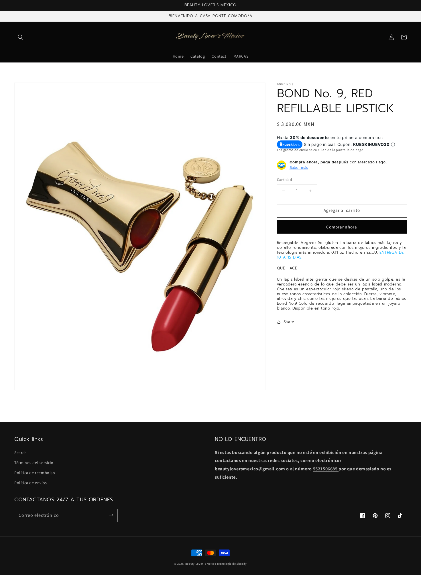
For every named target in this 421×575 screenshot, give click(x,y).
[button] (20, 37)
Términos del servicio (34, 462)
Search (20, 452)
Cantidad (284, 179)
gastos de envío (295, 150)
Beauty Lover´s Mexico (200, 564)
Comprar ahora (341, 227)
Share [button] (289, 321)
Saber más (299, 168)
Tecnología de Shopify (232, 564)
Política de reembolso (34, 472)
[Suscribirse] (111, 515)
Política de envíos (30, 482)
